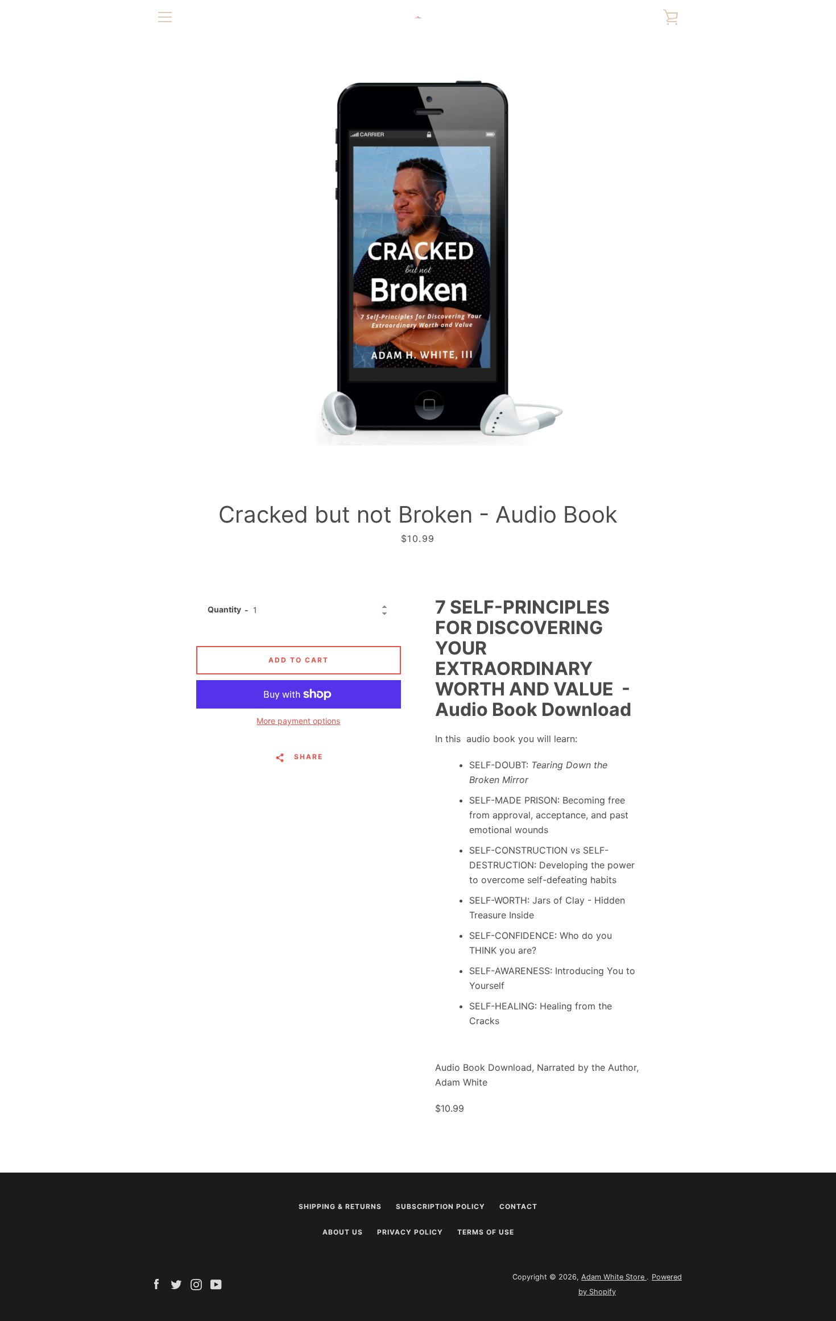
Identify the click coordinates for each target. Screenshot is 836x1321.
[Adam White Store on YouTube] (216, 1283)
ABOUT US (342, 1232)
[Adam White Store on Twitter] (176, 1283)
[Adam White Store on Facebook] (156, 1283)
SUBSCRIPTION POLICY (440, 1206)
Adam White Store (614, 1277)
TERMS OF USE (485, 1232)
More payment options (298, 721)
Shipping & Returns (340, 1206)
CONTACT (518, 1206)
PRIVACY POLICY (410, 1232)
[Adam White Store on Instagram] (196, 1283)
